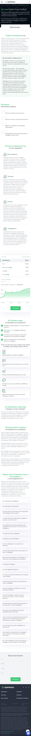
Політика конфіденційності (4, 704)
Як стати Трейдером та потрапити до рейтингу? (13, 544)
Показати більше (26, 256)
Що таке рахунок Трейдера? (11, 501)
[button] (8, 692)
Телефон (2, 668)
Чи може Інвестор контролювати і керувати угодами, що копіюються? (15, 519)
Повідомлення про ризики (25, 704)
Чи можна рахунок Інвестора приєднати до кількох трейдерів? (15, 582)
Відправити (15, 679)
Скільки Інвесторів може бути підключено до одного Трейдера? (15, 551)
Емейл (2, 673)
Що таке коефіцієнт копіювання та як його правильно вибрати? (14, 589)
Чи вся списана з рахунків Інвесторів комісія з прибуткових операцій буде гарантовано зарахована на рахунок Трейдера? (15, 619)
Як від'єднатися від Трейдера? (11, 538)
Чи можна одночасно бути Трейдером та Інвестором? (14, 626)
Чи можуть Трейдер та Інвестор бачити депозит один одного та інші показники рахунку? (13, 597)
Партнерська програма (22, 698)
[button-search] (29, 2)
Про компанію (4, 698)
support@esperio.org (9, 731)
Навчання (19, 695)
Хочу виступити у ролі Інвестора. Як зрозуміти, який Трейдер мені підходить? (15, 512)
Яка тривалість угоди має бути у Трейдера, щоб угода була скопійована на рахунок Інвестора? (14, 634)
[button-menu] (1, 2)
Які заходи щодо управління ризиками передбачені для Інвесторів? (13, 611)
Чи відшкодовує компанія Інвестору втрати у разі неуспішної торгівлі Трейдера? (15, 604)
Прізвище (3, 663)
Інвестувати (15, 308)
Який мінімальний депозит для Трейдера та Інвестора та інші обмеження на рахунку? (14, 558)
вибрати (11, 330)
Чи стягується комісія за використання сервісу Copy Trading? (15, 575)
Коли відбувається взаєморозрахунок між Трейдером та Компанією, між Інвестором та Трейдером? (15, 527)
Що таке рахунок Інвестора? (11, 506)
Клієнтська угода (14, 703)
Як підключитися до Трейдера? (11, 533)
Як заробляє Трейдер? (9, 564)
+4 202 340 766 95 (6, 733)
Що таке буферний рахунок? (11, 569)
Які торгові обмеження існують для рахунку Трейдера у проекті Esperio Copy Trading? (14, 641)
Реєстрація (15, 27)
